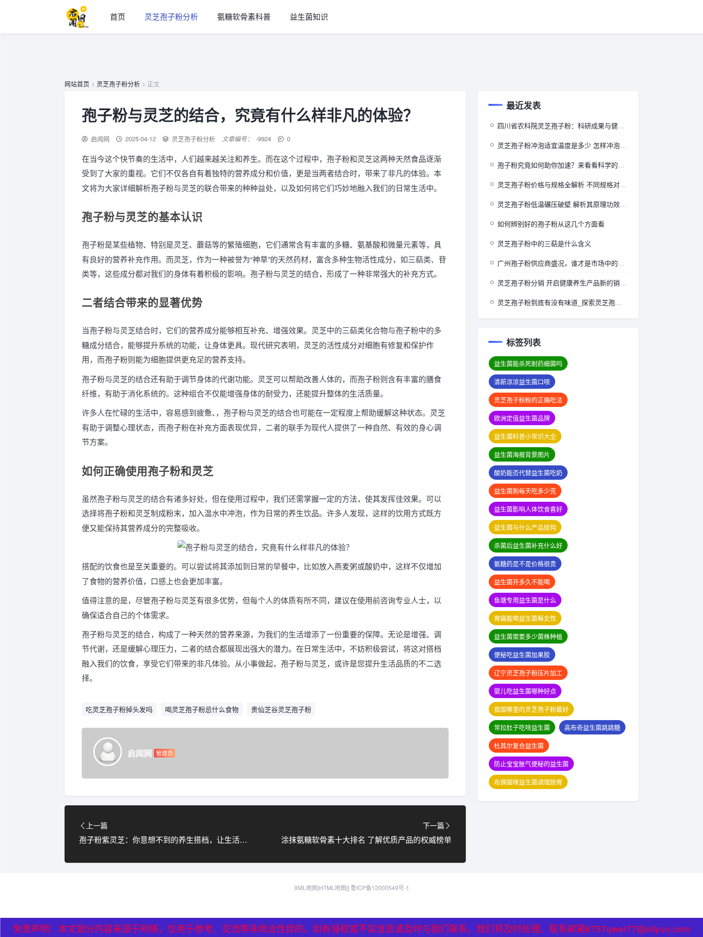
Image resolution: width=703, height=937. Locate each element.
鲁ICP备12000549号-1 (380, 887)
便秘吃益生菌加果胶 (522, 654)
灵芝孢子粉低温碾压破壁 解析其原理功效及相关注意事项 (582, 204)
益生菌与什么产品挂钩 (525, 526)
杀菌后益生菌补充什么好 (528, 545)
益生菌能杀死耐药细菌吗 (528, 363)
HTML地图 (332, 887)
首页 (117, 16)
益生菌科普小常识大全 (525, 435)
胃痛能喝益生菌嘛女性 (525, 617)
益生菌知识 (309, 16)
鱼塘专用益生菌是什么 (525, 599)
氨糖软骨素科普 (244, 16)
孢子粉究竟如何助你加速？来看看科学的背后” (565, 164)
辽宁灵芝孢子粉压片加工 (528, 672)
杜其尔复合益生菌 (519, 745)
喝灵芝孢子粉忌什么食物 (202, 709)
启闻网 (100, 138)
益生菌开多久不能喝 (522, 581)
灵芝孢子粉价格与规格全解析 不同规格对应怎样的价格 (578, 184)
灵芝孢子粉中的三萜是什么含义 (544, 243)
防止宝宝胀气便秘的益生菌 (531, 763)
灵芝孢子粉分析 (171, 16)
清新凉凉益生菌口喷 (522, 381)
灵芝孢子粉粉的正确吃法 (528, 399)
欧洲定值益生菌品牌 (522, 417)
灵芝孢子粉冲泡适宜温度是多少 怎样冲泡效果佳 (568, 145)
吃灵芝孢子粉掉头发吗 (119, 709)
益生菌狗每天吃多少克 (525, 490)
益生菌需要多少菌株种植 (528, 636)
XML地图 (306, 887)
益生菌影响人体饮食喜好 (528, 508)
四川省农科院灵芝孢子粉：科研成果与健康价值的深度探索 (584, 125)
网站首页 (77, 83)
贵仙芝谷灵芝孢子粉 (281, 709)
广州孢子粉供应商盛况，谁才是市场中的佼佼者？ (571, 263)
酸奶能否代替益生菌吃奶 (528, 472)
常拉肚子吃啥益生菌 (522, 727)
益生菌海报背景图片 (522, 454)
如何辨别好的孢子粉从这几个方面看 (550, 223)
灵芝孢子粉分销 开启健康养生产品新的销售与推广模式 (578, 282)
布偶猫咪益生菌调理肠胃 (528, 781)
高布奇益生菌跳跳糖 (592, 727)
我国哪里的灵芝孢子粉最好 (531, 708)
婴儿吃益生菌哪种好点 (525, 690)
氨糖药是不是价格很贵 (525, 563)
